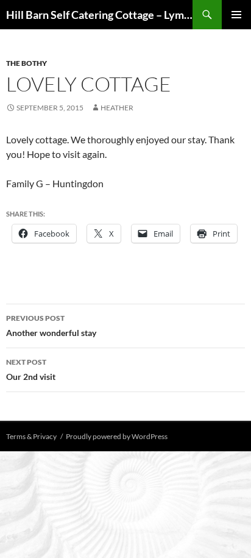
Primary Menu (236, 14)
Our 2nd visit (30, 369)
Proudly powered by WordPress (117, 436)
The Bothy (26, 63)
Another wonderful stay (51, 325)
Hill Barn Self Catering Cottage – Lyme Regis (99, 14)
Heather (117, 107)
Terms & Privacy (31, 436)
